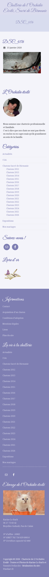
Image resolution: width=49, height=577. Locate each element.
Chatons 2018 (12, 189)
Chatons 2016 (12, 182)
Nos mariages (9, 227)
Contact (6, 306)
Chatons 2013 (12, 172)
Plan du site (8, 335)
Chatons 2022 (12, 202)
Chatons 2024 (12, 208)
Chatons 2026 (12, 215)
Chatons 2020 (12, 195)
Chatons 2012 (12, 169)
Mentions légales (11, 324)
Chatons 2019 (12, 192)
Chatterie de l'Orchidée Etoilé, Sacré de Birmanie (24, 8)
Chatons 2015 (12, 179)
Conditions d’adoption (13, 318)
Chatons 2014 (12, 175)
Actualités (7, 154)
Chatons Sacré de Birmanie (16, 166)
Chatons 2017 (12, 185)
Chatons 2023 (12, 205)
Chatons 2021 (12, 198)
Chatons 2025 (12, 212)
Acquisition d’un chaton (14, 312)
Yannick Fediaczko (12, 566)
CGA (5, 160)
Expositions (8, 221)
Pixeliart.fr (8, 569)
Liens (5, 329)
